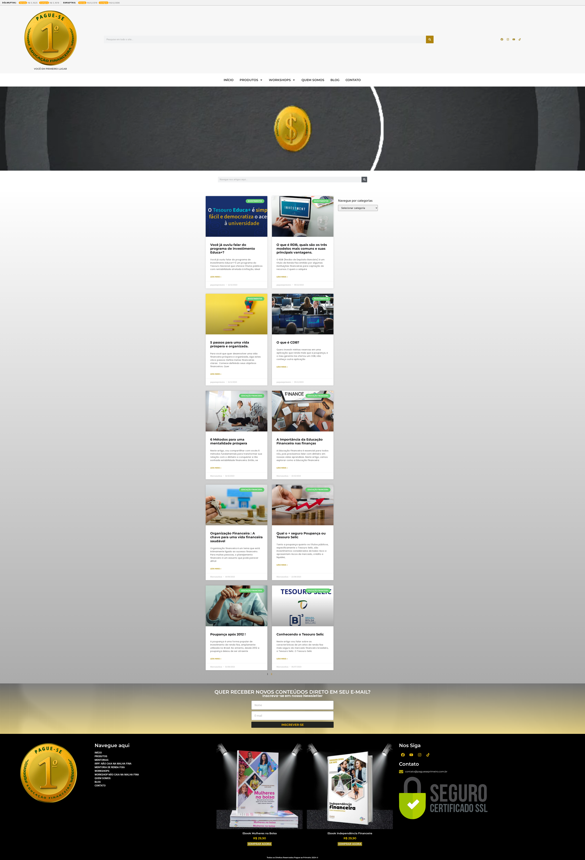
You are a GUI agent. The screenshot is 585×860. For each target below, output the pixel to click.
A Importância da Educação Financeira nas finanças (300, 441)
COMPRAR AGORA (259, 843)
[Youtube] (513, 39)
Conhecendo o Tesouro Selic (300, 634)
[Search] (430, 39)
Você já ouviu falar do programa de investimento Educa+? (232, 248)
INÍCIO (229, 80)
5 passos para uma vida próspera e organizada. (229, 344)
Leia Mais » (215, 277)
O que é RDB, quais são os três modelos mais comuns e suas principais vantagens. (302, 248)
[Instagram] (508, 39)
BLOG (334, 80)
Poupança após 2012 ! (228, 634)
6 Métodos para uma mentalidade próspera (228, 441)
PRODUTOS (249, 80)
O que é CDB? (288, 342)
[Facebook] (502, 39)
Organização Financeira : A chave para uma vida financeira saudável (236, 537)
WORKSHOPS (280, 80)
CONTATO (353, 80)
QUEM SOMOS (312, 80)
